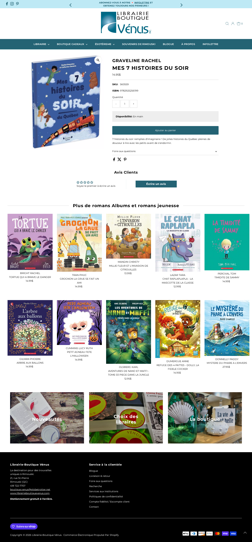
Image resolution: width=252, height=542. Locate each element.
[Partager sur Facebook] (114, 160)
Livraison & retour (99, 476)
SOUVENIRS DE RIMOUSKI (138, 44)
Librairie (40, 44)
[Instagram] (12, 4)
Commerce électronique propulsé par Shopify (91, 535)
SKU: (115, 84)
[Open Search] (227, 23)
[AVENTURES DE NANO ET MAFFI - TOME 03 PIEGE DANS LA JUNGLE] (128, 332)
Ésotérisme (103, 44)
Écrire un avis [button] (156, 184)
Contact (94, 506)
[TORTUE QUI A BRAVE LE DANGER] (30, 242)
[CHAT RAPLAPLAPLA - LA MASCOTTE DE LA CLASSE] (177, 243)
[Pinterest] (17, 4)
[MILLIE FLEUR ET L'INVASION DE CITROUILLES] (128, 236)
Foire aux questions (124, 151)
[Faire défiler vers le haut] (245, 532)
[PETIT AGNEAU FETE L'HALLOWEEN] (79, 322)
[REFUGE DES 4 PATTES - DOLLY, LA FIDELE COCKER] (177, 329)
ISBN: (115, 90)
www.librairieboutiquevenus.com (30, 493)
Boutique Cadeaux (71, 44)
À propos (188, 44)
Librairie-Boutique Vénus (47, 535)
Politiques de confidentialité (106, 496)
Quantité (117, 97)
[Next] (181, 4)
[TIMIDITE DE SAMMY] (227, 242)
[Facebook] (7, 4)
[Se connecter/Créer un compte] (232, 23)
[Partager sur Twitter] (119, 160)
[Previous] (71, 4)
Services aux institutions (103, 491)
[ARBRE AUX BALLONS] (30, 328)
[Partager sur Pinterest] (125, 160)
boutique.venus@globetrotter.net (30, 489)
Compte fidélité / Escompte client (109, 501)
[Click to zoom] (98, 60)
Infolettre (210, 44)
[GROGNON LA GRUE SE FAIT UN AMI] (79, 243)
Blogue (168, 44)
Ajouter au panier (165, 130)
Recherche (95, 486)
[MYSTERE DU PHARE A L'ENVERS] (227, 328)
